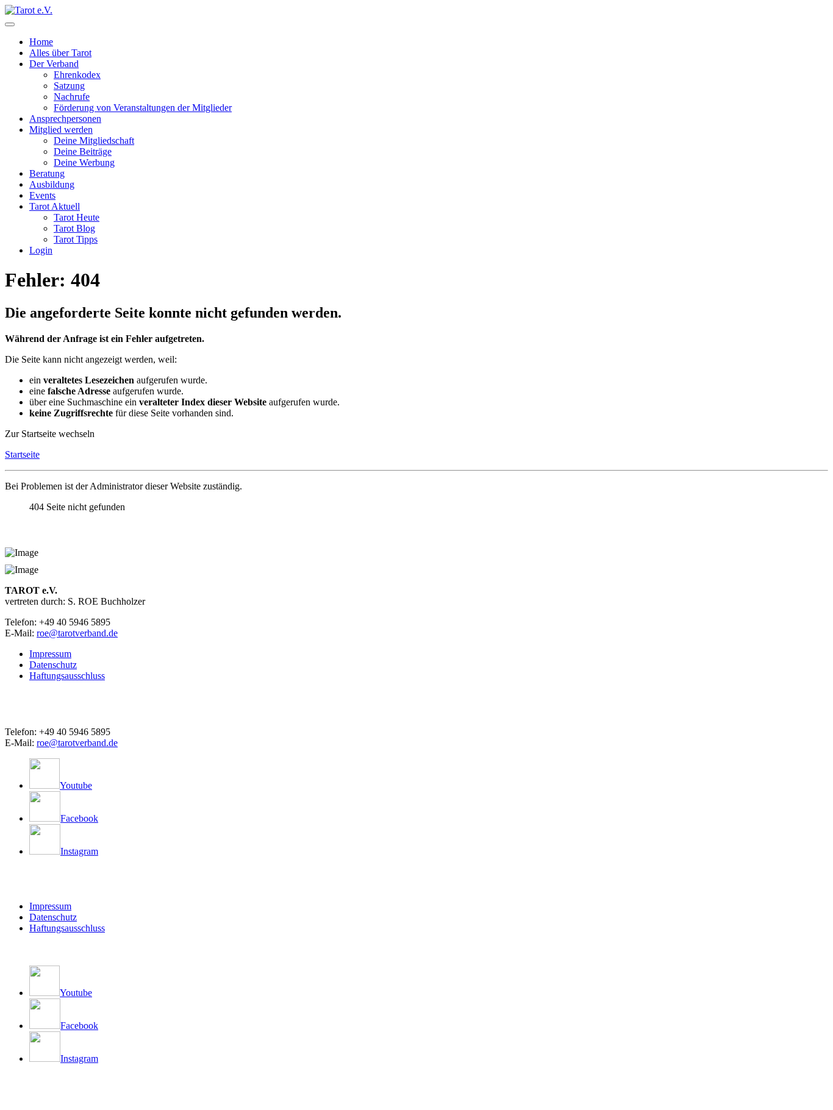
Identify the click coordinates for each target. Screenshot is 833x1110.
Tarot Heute (76, 217)
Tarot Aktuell (54, 206)
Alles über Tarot (60, 53)
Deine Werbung (84, 162)
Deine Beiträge (83, 151)
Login (40, 250)
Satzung (69, 85)
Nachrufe (72, 96)
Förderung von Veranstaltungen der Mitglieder (143, 107)
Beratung (47, 173)
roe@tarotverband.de (77, 633)
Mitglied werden (61, 129)
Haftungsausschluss (67, 676)
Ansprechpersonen (65, 118)
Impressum (50, 654)
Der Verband (54, 64)
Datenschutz (53, 665)
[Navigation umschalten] (10, 24)
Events (42, 195)
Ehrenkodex (77, 74)
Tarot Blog (74, 228)
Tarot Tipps (76, 239)
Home (41, 42)
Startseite (22, 454)
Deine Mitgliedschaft (94, 140)
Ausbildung (51, 184)
